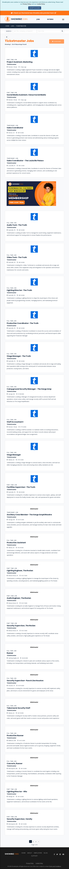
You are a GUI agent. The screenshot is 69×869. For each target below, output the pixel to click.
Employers (38, 853)
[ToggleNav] (63, 19)
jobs (12, 26)
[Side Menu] (7, 37)
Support (34, 856)
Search (8, 31)
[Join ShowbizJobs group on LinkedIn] (60, 854)
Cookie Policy (41, 4)
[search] (62, 31)
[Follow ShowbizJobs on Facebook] (54, 854)
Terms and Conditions (55, 866)
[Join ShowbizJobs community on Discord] (63, 854)
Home (7, 26)
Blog (46, 853)
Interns (50, 19)
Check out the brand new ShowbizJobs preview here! (33, 13)
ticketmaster (21, 26)
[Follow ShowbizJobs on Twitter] (57, 854)
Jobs (38, 19)
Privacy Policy (27, 4)
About (29, 853)
